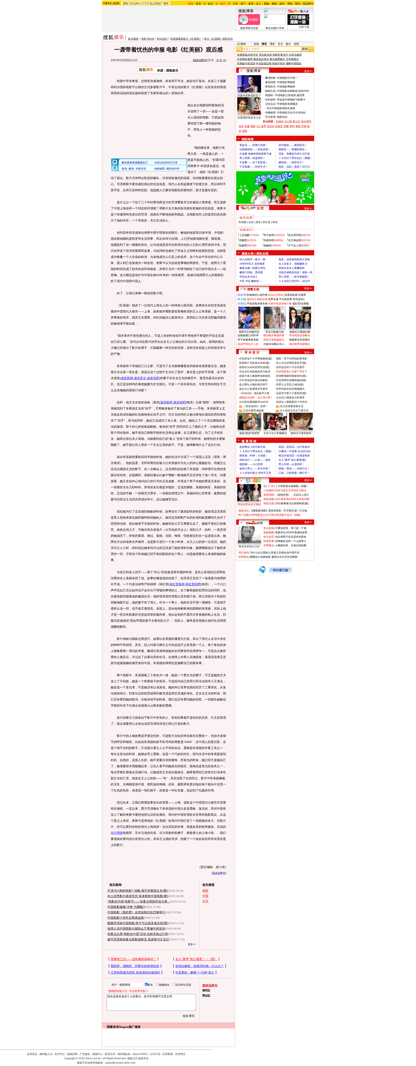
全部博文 (180, 1054)
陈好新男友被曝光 (299, 344)
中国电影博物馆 (286, 82)
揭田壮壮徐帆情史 (249, 331)
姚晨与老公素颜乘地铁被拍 (254, 375)
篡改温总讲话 (261, 59)
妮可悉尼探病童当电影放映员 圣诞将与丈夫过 (138, 939)
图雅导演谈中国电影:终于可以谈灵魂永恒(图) (137, 923)
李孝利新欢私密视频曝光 (290, 388)
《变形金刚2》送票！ (255, 406)
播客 (274, 3)
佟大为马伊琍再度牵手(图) (291, 362)
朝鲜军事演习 (280, 54)
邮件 (282, 3)
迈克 (251, 222)
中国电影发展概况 (287, 103)
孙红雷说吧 (193, 584)
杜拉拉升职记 (276, 294)
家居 (251, 3)
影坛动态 (162, 38)
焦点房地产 (156, 3)
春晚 (298, 126)
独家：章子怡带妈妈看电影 (291, 358)
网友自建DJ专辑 (274, 28)
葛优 (275, 222)
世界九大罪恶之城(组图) (290, 384)
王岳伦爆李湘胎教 (253, 410)
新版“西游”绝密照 (249, 433)
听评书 (241, 294)
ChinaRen (135, 3)
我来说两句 (199, 60)
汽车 (235, 3)
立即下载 (304, 27)
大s (258, 126)
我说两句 (308, 3)
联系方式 (110, 1054)
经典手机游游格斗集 (280, 303)
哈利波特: (270, 99)
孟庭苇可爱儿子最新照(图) (291, 393)
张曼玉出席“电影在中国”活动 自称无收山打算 (137, 934)
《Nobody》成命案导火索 (254, 393)
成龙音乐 (140, 378)
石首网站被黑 (245, 59)
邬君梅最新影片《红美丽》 (186, 38)
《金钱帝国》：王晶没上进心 (292, 494)
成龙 (258, 222)
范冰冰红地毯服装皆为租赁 (254, 371)
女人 (258, 3)
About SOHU (140, 1054)
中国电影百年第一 (287, 77)
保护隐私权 (123, 1054)
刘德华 (280, 121)
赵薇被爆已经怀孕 (248, 335)
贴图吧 (243, 245)
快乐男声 (306, 121)
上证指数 (244, 235)
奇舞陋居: (270, 112)
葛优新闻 (166, 402)
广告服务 (85, 1054)
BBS (297, 3)
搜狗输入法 (45, 1054)
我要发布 (113, 1027)
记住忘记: (270, 103)
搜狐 (125, 3)
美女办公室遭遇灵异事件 (253, 388)
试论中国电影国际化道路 (280, 108)
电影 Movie (147, 38)
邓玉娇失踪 (265, 54)
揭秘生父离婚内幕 (299, 331)
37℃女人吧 (294, 245)
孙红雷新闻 (177, 584)
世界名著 (273, 299)
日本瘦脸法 (292, 59)
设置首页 (32, 1054)
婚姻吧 (267, 245)
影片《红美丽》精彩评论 (218, 38)
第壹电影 (268, 494)
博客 (289, 3)
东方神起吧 (294, 240)
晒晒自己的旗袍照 (260, 556)
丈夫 (205, 901)
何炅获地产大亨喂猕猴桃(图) (255, 358)
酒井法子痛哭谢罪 (301, 433)
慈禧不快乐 (278, 63)
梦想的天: (270, 86)
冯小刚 (288, 121)
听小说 (241, 299)
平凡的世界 (285, 299)
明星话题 (268, 503)
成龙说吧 (153, 378)
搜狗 (166, 3)
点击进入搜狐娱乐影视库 (290, 397)
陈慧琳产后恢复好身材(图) (254, 362)
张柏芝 (279, 126)
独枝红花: (270, 90)
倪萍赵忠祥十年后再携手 (290, 367)
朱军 (241, 126)
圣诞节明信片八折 (248, 344)
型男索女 (268, 545)
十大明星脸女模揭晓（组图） (292, 486)
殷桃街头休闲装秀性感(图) (254, 367)
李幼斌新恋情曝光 (299, 335)
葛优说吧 (179, 402)
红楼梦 (302, 294)
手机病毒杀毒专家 (257, 303)
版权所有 (143, 1058)
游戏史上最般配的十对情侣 (291, 401)
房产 (243, 3)
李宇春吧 (269, 235)
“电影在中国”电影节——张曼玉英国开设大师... (138, 901)
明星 (244, 131)
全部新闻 (167, 1054)
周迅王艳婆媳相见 (273, 339)
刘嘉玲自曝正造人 (273, 344)
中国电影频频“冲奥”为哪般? (126, 907)
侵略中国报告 (293, 63)
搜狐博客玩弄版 (249, 28)
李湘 (303, 126)
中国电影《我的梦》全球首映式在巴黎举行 (136, 912)
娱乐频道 (133, 38)
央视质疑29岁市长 (247, 54)
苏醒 (286, 126)
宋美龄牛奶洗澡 (246, 63)
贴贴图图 (268, 532)
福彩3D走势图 (300, 303)
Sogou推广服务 (130, 1027)
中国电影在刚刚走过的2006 (293, 90)
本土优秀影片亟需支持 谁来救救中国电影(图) (137, 896)
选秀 (263, 126)
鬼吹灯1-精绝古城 (257, 299)
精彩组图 (268, 499)
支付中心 (60, 1054)
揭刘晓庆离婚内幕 (273, 335)
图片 (288, 43)
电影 (205, 890)
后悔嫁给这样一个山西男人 (290, 541)
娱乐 (210, 3)
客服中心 (97, 1054)
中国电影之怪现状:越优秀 (289, 95)
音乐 (280, 43)
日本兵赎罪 (295, 54)
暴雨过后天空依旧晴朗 (284, 556)
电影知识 (282, 116)
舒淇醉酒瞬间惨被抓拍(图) (291, 375)
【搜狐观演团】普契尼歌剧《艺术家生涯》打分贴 (278, 510)
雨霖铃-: (270, 95)
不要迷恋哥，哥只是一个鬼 (290, 528)
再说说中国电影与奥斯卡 (291, 99)
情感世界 (268, 541)
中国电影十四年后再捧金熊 (125, 917)
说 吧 (260, 208)
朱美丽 (242, 222)
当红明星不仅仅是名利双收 (290, 536)
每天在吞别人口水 (249, 546)
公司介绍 (155, 1054)
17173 (145, 3)
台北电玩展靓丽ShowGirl (253, 401)
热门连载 (243, 514)
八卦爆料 (268, 490)
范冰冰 (271, 126)
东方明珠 (117, 833)
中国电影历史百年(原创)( (291, 112)
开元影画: (270, 116)
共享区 (241, 303)
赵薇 (247, 126)
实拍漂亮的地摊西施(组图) (291, 380)
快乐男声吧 (294, 235)
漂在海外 (243, 552)
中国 (205, 896)
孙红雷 (266, 222)
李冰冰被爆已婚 (274, 331)
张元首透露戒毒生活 (291, 406)
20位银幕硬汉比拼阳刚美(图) (292, 503)
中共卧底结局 (263, 63)
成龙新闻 (127, 378)
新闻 (256, 43)
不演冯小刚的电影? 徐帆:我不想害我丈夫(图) (137, 890)
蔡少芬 (297, 121)
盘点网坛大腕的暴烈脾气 (253, 384)
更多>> (192, 944)
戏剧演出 (243, 510)
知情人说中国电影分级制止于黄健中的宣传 (136, 928)
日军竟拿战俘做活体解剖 (253, 380)
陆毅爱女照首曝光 (299, 339)
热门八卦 (268, 486)
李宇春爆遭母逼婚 (248, 339)
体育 (198, 3)
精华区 (206, 990)
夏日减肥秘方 (277, 59)
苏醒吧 (243, 240)
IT (229, 3)
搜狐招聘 (72, 1054)
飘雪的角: (270, 77)
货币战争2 (299, 299)
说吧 (296, 43)
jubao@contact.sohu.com (120, 1062)
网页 (264, 43)
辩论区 (206, 995)
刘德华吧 (269, 240)
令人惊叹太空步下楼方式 (294, 410)
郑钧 (292, 126)
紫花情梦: (270, 82)
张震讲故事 (290, 294)
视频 (266, 3)
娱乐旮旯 (268, 536)
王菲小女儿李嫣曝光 (275, 433)
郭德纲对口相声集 (257, 294)
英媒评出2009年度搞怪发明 (291, 532)
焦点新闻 (268, 528)
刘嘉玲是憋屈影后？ (249, 95)
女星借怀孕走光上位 (249, 117)
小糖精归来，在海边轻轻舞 (290, 545)
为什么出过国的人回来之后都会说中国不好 (274, 552)
